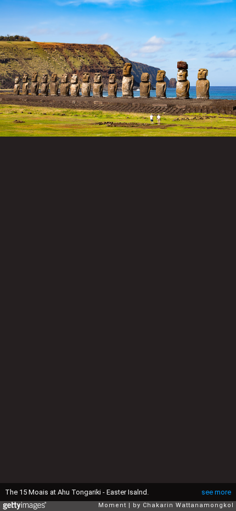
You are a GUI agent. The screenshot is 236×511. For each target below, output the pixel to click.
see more (216, 492)
